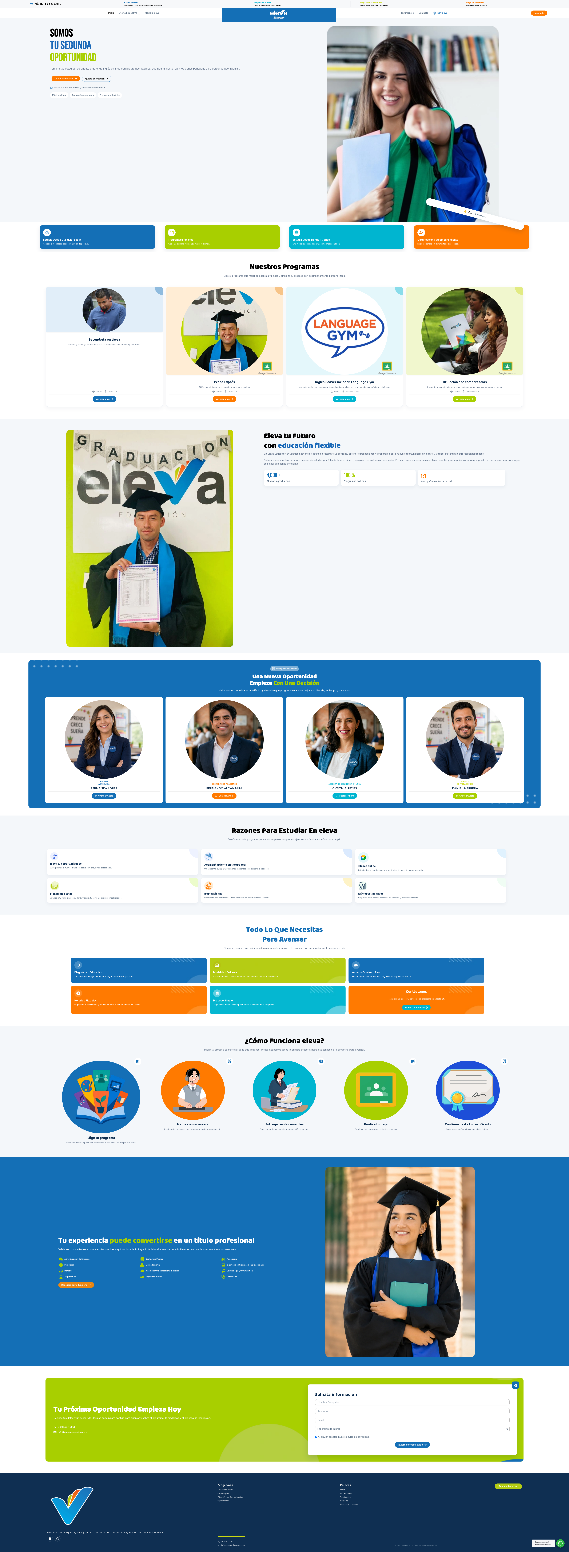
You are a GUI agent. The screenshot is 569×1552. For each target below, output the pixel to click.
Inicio (342, 1490)
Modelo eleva (346, 1493)
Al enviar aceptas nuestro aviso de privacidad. (344, 1436)
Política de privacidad (349, 1504)
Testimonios (345, 1497)
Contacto (344, 1501)
